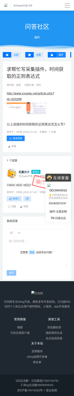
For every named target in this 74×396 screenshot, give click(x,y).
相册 (20, 327)
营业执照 (51, 390)
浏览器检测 (54, 327)
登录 (32, 252)
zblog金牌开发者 (37, 356)
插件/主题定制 (58, 211)
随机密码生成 (54, 333)
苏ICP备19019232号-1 (31, 390)
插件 (38, 84)
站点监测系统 (54, 338)
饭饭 (18, 84)
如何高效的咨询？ (58, 203)
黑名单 (37, 362)
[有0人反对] (27, 199)
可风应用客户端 (20, 333)
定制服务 (37, 351)
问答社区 (60, 218)
